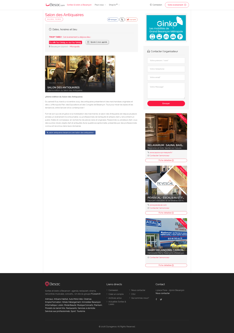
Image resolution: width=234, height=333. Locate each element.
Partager (113, 19)
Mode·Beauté (70, 305)
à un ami (132, 19)
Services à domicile (86, 308)
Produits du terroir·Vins (55, 308)
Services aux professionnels (57, 311)
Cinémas (88, 299)
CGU (133, 294)
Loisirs (60, 305)
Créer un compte (116, 294)
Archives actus (115, 298)
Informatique (51, 305)
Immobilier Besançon (91, 302)
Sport (73, 311)
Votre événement (176, 5)
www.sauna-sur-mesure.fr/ (161, 152)
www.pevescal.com (158, 205)
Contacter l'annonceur (159, 155)
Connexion (157, 5)
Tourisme (81, 311)
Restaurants (71, 308)
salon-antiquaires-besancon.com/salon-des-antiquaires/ (71, 132)
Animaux (49, 299)
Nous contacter (138, 290)
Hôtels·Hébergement (71, 302)
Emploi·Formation (53, 302)
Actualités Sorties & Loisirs (117, 303)
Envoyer (166, 103)
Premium (98, 305)
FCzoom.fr (96, 294)
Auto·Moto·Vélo (76, 299)
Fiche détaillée (165, 160)
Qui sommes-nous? (140, 298)
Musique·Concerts (85, 305)
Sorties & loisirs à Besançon (79, 5)
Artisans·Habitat (61, 299)
